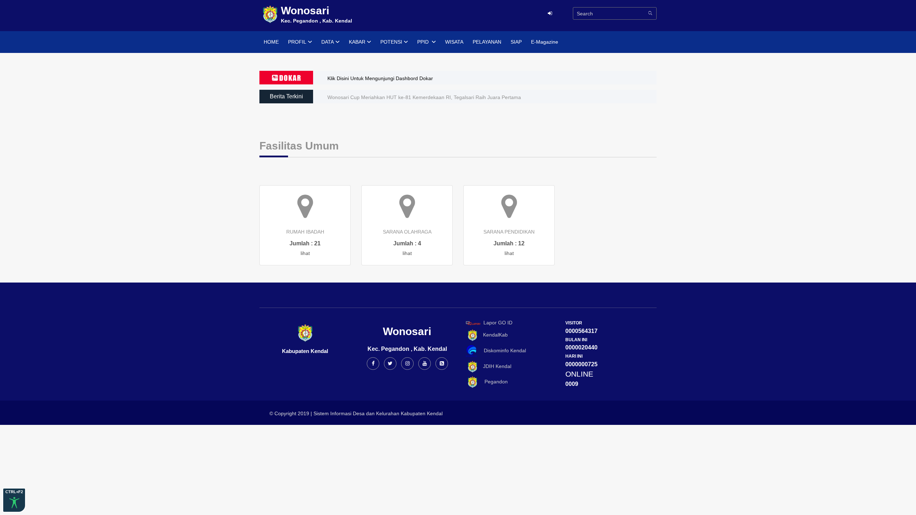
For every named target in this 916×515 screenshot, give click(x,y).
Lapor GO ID (497, 322)
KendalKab (493, 335)
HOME (271, 42)
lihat (305, 253)
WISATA (454, 42)
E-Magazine (544, 42)
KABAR (357, 42)
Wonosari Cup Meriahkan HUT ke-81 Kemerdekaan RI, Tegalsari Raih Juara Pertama (424, 97)
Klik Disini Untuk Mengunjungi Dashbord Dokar (380, 78)
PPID (423, 42)
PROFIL (297, 42)
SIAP (516, 42)
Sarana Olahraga (407, 232)
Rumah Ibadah (305, 232)
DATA (327, 42)
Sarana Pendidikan (509, 232)
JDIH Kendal (495, 366)
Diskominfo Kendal (502, 350)
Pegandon (493, 381)
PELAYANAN (487, 42)
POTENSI (391, 42)
